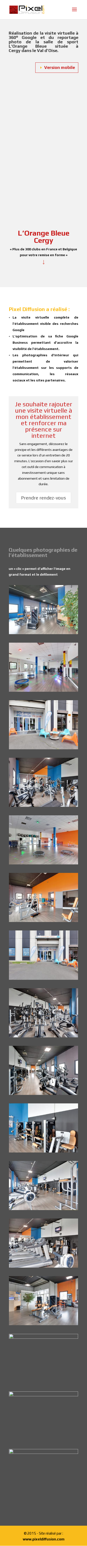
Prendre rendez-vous (43, 497)
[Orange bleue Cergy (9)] (43, 1266)
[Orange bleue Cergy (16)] (43, 633)
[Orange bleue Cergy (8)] (43, 1209)
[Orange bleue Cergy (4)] (43, 921)
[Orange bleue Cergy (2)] (43, 1453)
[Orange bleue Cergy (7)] (43, 1151)
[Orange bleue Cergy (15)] (43, 1337)
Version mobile (59, 67)
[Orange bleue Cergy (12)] (43, 806)
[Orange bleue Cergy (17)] (43, 1395)
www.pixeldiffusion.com (44, 1539)
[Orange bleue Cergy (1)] (43, 690)
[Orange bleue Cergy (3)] (43, 863)
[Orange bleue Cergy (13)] (43, 1036)
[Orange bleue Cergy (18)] (43, 979)
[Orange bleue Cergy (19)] (43, 748)
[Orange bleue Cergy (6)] (43, 1094)
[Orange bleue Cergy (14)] (43, 1324)
